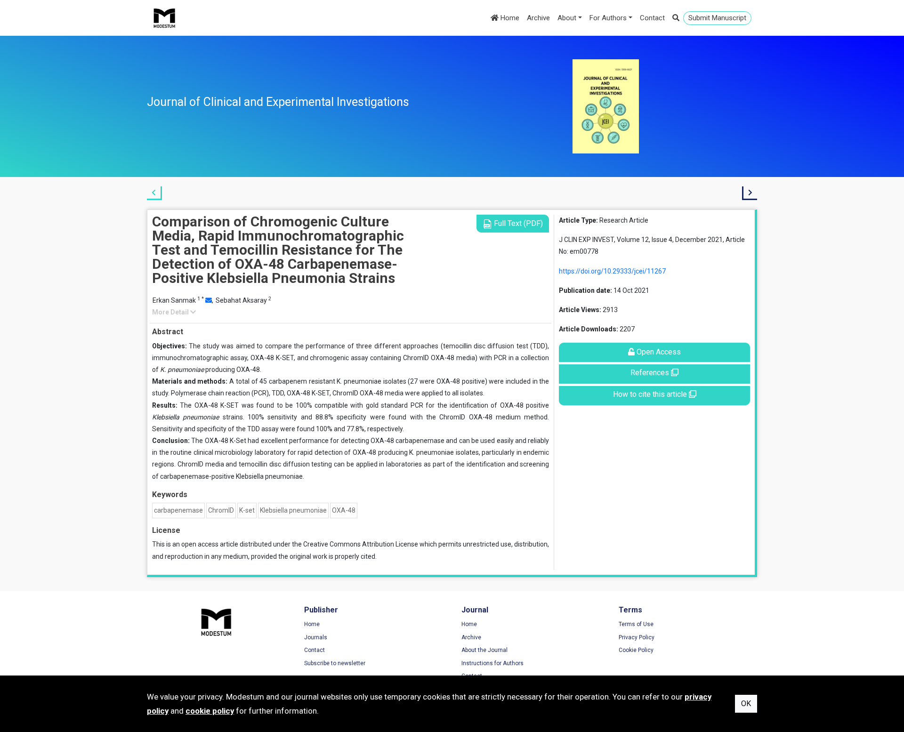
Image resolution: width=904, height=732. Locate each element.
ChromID (221, 510)
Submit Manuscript (717, 18)
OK (746, 703)
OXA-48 (343, 510)
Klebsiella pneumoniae (293, 510)
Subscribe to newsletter (334, 663)
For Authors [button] (608, 18)
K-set (247, 510)
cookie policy (210, 711)
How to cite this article (651, 394)
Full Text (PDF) (517, 223)
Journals (315, 637)
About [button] (566, 18)
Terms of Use (636, 624)
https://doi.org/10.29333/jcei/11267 (612, 271)
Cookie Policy (636, 650)
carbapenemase (178, 510)
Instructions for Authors (492, 663)
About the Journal (484, 650)
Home (509, 18)
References (650, 372)
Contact (652, 18)
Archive (538, 18)
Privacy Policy (636, 637)
